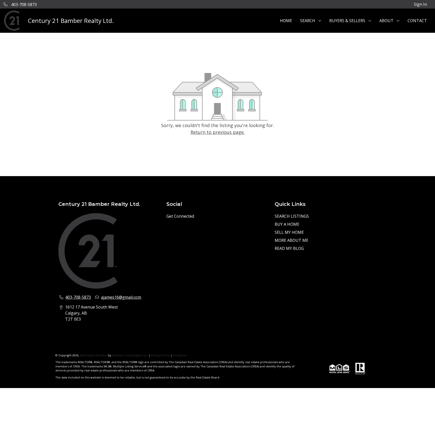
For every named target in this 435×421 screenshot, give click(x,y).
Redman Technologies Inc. (130, 355)
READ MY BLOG (289, 248)
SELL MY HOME (289, 232)
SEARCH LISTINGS (292, 216)
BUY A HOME (287, 224)
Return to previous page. (218, 132)
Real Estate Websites (94, 355)
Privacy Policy (160, 355)
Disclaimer (180, 355)
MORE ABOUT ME (291, 240)
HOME (286, 20)
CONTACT (417, 20)
